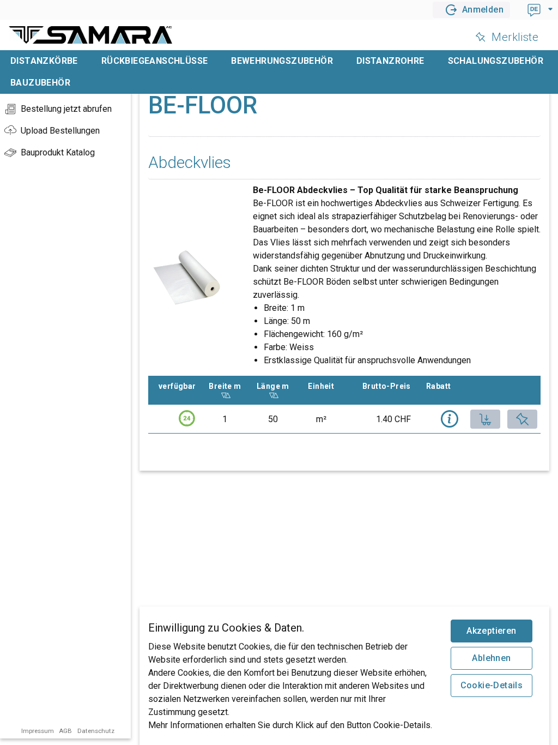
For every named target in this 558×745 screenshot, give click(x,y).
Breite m (228, 386)
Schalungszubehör (495, 61)
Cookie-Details (491, 685)
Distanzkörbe (44, 61)
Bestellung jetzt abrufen (66, 109)
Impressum (37, 731)
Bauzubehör (40, 82)
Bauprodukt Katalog (58, 152)
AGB (65, 731)
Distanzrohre (390, 61)
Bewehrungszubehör (282, 61)
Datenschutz (95, 731)
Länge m (276, 386)
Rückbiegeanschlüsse (154, 61)
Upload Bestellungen (60, 130)
